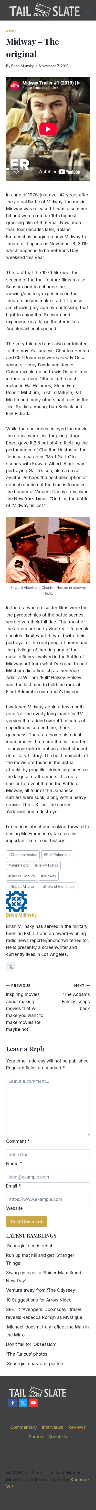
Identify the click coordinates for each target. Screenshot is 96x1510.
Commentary (23, 1427)
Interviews (52, 1427)
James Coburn (21, 876)
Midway (48, 876)
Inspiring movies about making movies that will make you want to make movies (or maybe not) (24, 1008)
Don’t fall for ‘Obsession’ (31, 1344)
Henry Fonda (46, 865)
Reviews (77, 1427)
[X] (23, 1403)
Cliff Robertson (57, 855)
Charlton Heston (22, 855)
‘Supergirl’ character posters (35, 1363)
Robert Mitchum (22, 887)
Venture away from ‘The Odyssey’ (41, 1290)
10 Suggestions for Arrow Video (38, 1300)
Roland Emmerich (58, 887)
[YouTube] (33, 1403)
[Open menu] (87, 10)
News (11, 31)
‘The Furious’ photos (26, 1354)
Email (13, 1186)
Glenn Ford (18, 865)
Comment (18, 1141)
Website (14, 1208)
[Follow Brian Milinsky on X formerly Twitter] (10, 966)
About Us (57, 1436)
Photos (36, 1436)
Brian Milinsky (22, 66)
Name (14, 1163)
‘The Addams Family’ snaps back (76, 997)
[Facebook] (12, 1403)
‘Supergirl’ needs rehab (30, 1245)
